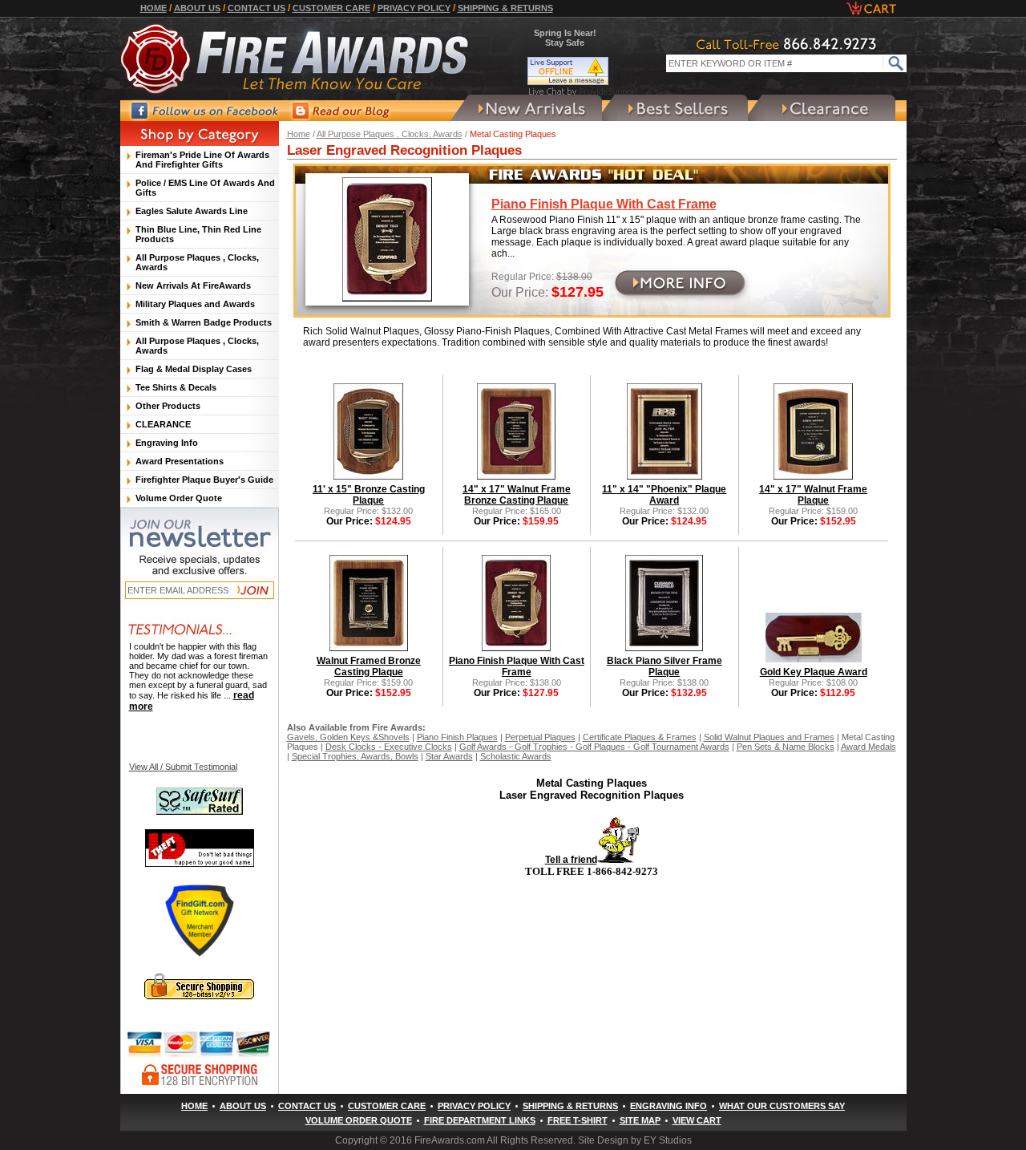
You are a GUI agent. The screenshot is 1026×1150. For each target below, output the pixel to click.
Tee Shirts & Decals (175, 387)
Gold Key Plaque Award (813, 672)
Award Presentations (179, 461)
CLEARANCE (163, 424)
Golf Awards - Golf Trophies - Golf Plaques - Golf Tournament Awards (594, 746)
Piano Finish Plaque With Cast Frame (604, 204)
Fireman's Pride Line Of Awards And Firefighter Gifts (202, 159)
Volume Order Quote (178, 498)
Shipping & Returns (505, 8)
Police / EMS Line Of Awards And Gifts (205, 187)
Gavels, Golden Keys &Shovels (348, 737)
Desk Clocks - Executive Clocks (388, 746)
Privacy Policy (414, 8)
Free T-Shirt (577, 1120)
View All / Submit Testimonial (183, 766)
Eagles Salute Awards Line (191, 211)
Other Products (167, 406)
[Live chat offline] (583, 71)
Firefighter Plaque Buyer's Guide (204, 479)
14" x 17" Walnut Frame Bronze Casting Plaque (517, 495)
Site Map (640, 1120)
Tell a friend (571, 859)
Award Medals (868, 746)
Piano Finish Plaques (457, 737)
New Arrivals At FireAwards (193, 285)
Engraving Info (166, 442)
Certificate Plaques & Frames (640, 737)
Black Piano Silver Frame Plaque (664, 666)
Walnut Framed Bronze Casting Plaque (369, 666)
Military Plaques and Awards (195, 304)
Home (153, 8)
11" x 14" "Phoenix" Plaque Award (664, 495)
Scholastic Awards (515, 756)
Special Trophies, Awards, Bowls (355, 756)
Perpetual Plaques (540, 737)
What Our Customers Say (782, 1106)
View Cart (697, 1120)
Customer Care (331, 8)
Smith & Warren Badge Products (203, 322)
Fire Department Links (479, 1120)
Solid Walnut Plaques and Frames (769, 737)
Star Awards (449, 756)
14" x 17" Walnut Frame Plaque (813, 495)
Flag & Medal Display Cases (193, 369)
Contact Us (256, 8)
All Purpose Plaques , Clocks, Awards (390, 134)
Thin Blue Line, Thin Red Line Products (198, 234)
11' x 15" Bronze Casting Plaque (369, 495)
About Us (197, 8)
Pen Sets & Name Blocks (785, 746)
